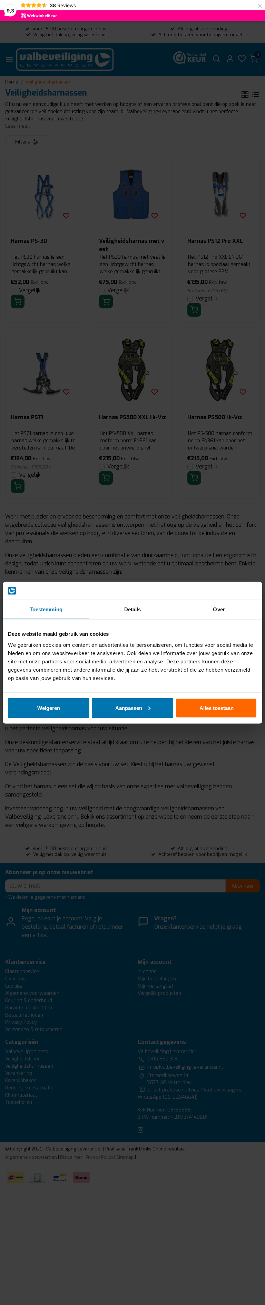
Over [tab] (219, 609)
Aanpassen (128, 708)
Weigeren (48, 708)
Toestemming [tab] (46, 609)
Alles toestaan (216, 708)
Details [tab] (132, 609)
